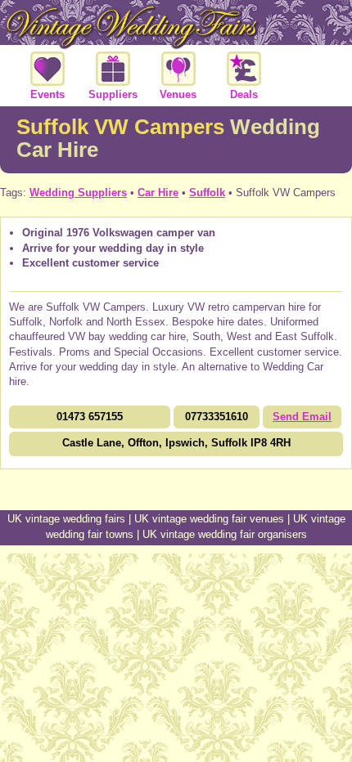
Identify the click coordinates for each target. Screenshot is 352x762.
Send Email (302, 416)
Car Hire (158, 192)
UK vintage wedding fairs (66, 519)
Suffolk (207, 192)
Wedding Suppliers (78, 192)
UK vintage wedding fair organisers (224, 534)
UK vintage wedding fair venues (209, 519)
